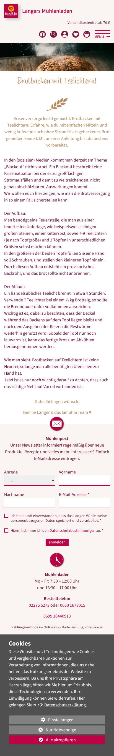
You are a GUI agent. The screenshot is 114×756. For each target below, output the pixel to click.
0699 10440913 (57, 616)
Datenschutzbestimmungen (72, 530)
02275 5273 (39, 605)
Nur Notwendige (42, 730)
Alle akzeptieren (42, 740)
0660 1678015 (72, 605)
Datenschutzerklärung (65, 705)
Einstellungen (41, 720)
